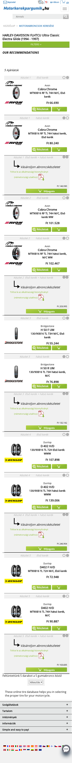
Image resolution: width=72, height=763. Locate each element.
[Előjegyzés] (59, 109)
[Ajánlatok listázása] (66, 17)
